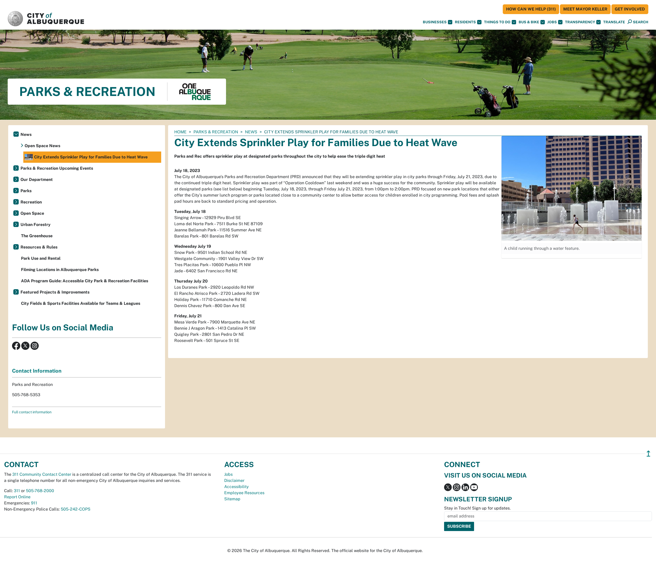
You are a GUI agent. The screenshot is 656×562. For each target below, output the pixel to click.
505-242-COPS (75, 509)
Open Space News (42, 145)
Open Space (32, 213)
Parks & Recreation (215, 131)
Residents (465, 22)
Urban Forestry (35, 224)
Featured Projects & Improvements (54, 292)
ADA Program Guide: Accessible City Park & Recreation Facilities (84, 280)
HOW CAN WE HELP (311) (531, 9)
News (251, 131)
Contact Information (36, 371)
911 (34, 503)
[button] (614, 22)
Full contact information (32, 412)
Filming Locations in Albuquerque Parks (60, 269)
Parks (26, 190)
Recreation (31, 202)
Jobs (552, 22)
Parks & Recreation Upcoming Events (56, 168)
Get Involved (630, 9)
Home (180, 131)
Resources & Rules (38, 247)
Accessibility (236, 486)
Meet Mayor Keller (585, 9)
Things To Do (497, 22)
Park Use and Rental (40, 258)
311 (17, 490)
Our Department (36, 179)
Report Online (17, 496)
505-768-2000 (40, 490)
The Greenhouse (37, 235)
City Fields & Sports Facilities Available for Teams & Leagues (80, 303)
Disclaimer (234, 480)
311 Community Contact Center (41, 474)
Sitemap (232, 498)
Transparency (580, 22)
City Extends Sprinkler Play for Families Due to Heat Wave (91, 157)
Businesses (435, 22)
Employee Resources (244, 492)
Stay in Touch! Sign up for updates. (477, 508)
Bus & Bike (529, 22)
